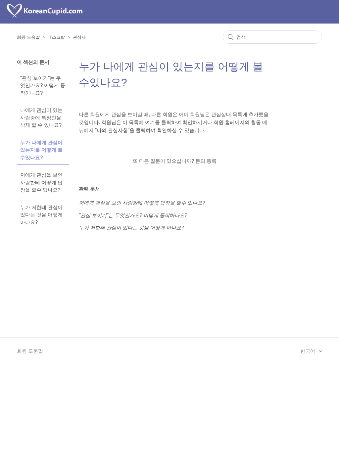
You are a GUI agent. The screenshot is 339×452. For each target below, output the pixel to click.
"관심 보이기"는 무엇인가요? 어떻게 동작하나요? (42, 85)
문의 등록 (206, 161)
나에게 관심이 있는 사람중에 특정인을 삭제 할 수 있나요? (41, 117)
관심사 (79, 37)
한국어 (308, 351)
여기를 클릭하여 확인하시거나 (178, 122)
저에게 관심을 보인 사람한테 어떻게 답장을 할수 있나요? (41, 182)
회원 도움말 (28, 37)
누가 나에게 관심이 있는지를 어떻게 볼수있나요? (41, 150)
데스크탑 (56, 37)
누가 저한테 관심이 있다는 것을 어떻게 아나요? (41, 214)
